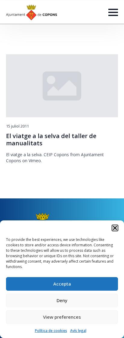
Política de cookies (51, 330)
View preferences (62, 317)
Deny (62, 300)
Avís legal (78, 330)
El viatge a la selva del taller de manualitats (51, 139)
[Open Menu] (113, 12)
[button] (115, 228)
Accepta (62, 284)
